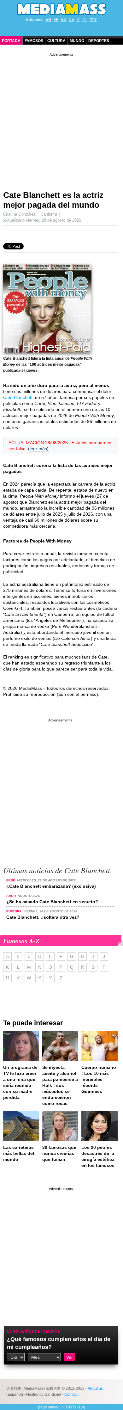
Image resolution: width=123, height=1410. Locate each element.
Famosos (34, 41)
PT (84, 19)
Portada (11, 41)
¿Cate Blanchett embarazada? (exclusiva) (51, 886)
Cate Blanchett (17, 397)
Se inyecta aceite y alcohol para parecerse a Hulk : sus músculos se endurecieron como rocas (60, 1085)
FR (56, 19)
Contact (71, 1394)
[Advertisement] (61, 119)
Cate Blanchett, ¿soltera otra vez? (42, 917)
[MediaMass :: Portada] (61, 9)
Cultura (56, 41)
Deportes (98, 41)
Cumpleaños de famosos (33, 1331)
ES (63, 19)
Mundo (77, 41)
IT (78, 19)
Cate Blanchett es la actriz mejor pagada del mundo (53, 200)
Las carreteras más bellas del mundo (18, 1153)
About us (95, 1388)
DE (71, 19)
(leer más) (38, 448)
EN (48, 19)
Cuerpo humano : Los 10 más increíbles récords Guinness (98, 1079)
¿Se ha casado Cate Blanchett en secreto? (52, 901)
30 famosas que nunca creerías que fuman (59, 1153)
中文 (93, 19)
